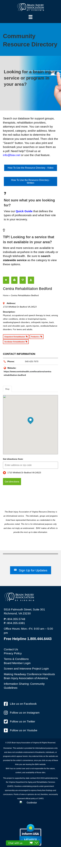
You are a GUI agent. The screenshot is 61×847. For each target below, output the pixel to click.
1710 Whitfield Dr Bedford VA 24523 (24, 472)
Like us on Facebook (23, 703)
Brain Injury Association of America (26, 678)
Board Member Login (17, 663)
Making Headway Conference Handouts (29, 674)
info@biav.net (11, 155)
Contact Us (11, 649)
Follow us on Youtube (23, 730)
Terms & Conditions (16, 659)
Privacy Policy (13, 653)
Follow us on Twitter (22, 721)
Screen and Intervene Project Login (26, 668)
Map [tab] (7, 389)
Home (6, 295)
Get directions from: (13, 459)
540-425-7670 (31, 361)
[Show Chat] (31, 843)
